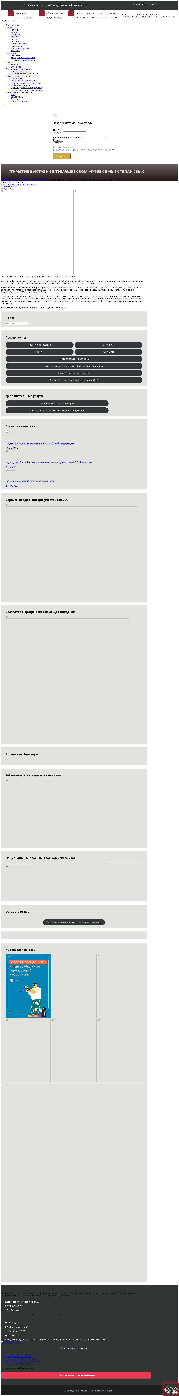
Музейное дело (19, 44)
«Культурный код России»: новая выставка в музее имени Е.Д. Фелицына (49, 462)
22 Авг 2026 (12, 448)
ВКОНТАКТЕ (17, 97)
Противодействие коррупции (26, 83)
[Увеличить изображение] (139, 940)
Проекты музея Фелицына (24, 74)
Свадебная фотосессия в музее (57, 403)
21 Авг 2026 (11, 467)
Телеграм (15, 99)
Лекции (15, 41)
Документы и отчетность (18, 76)
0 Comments (7, 187)
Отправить (58, 143)
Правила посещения (40, 344)
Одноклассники (19, 101)
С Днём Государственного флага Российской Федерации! (40, 443)
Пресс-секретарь (16, 182)
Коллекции (17, 46)
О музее (10, 27)
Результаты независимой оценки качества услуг (74, 922)
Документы (17, 78)
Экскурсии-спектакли (22, 71)
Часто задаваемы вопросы (74, 359)
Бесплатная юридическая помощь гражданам (57, 410)
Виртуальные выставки (23, 57)
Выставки (11, 53)
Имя (56, 130)
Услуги (14, 30)
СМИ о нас (16, 67)
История (15, 32)
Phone (56, 140)
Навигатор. (79, 5)
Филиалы (16, 34)
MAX (13, 94)
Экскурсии (109, 344)
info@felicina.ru (54, 18)
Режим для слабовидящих (77, 1375)
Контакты (15, 51)
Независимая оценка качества (26, 90)
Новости (10, 62)
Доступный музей (20, 48)
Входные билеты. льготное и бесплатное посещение (74, 366)
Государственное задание (24, 81)
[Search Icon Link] (7, 104)
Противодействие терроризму (26, 88)
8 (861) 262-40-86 (55, 13)
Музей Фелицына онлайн (19, 92)
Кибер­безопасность (21, 85)
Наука (14, 39)
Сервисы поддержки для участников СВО (74, 380)
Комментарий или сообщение (69, 138)
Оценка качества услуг (74, 1348)
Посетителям (12, 25)
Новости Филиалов (27, 184)
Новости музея (8, 184)
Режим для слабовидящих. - (48, 5)
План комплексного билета (74, 373)
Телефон (58, 132)
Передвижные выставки (23, 60)
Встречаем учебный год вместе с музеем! (30, 481)
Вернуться (62, 156)
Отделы (15, 37)
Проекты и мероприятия (19, 69)
